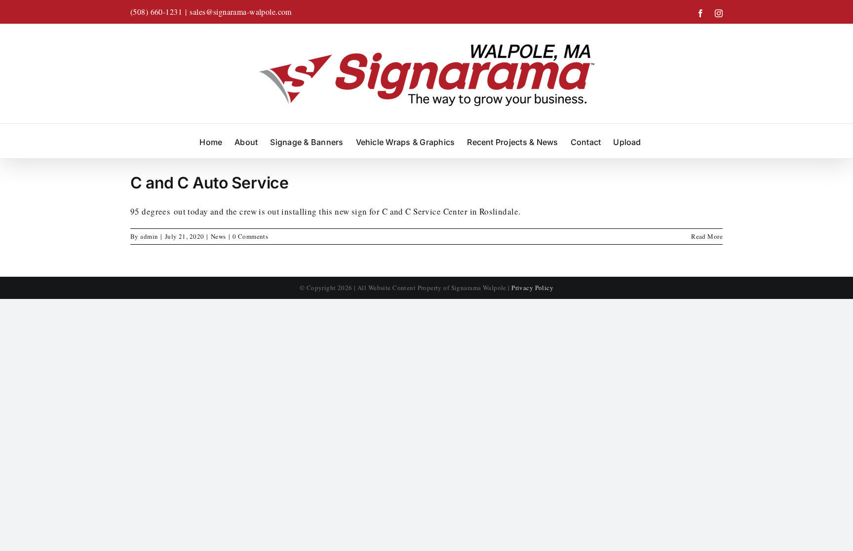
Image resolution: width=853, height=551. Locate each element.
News (218, 236)
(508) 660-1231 (156, 11)
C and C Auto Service (209, 182)
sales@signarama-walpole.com (240, 11)
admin (149, 236)
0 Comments (250, 236)
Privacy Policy (532, 287)
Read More (707, 236)
